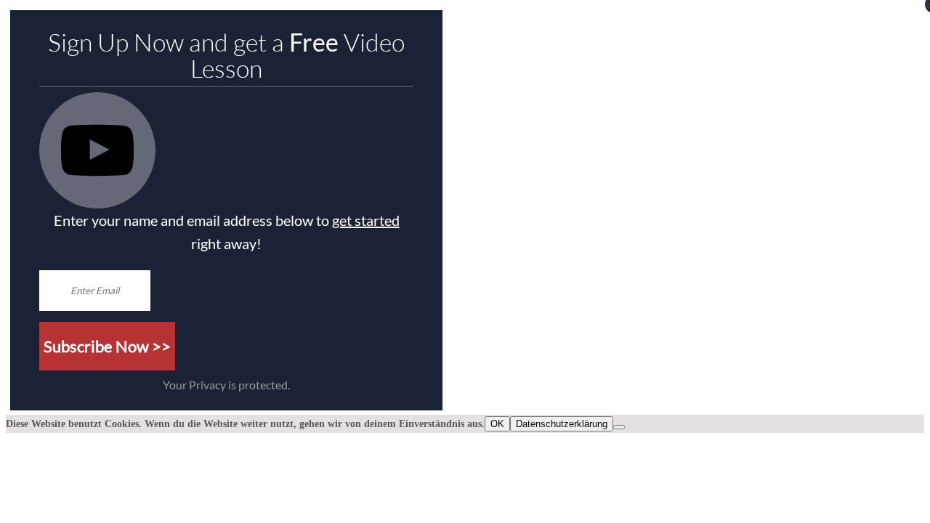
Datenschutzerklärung (561, 423)
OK (497, 423)
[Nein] (619, 427)
